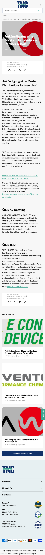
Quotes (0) (43, 414)
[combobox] (22, 10)
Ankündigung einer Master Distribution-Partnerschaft (22, 440)
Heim (5, 16)
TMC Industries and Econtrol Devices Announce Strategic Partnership (21, 352)
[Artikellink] (22, 339)
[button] (3, 4)
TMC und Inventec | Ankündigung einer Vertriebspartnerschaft (21, 396)
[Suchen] (40, 10)
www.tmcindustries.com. (17, 286)
